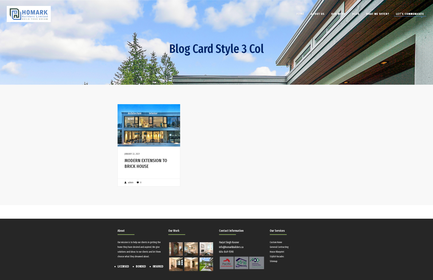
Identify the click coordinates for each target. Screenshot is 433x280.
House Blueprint (277, 251)
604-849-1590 (226, 251)
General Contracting (279, 247)
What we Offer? (377, 13)
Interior (153, 113)
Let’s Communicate (410, 13)
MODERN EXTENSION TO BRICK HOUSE (145, 163)
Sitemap (273, 261)
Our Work (338, 13)
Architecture (134, 113)
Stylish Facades (277, 256)
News (131, 118)
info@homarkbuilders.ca (231, 247)
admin (130, 182)
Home (300, 13)
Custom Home (276, 242)
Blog (356, 13)
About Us (318, 13)
